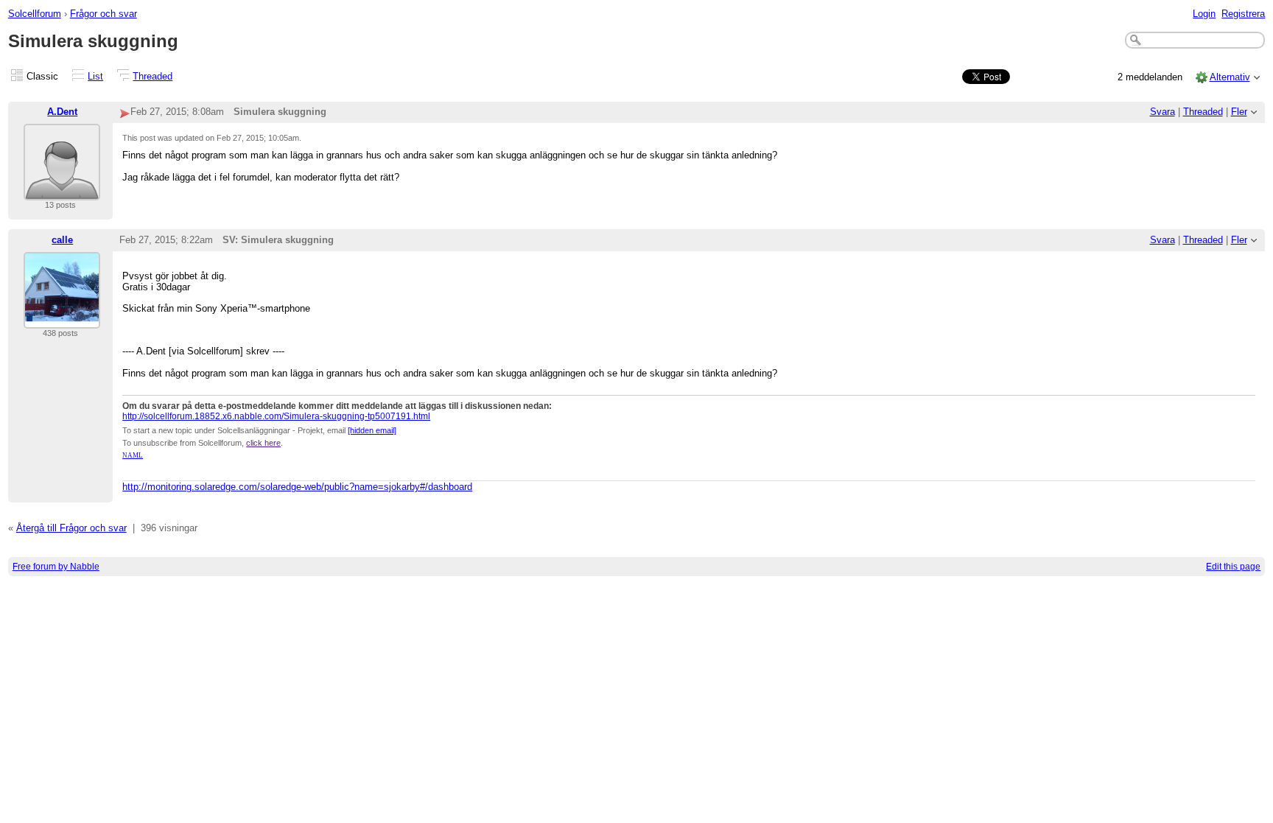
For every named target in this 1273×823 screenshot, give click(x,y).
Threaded (152, 76)
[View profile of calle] (62, 319)
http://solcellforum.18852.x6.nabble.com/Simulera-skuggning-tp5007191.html (276, 416)
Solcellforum (34, 13)
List (95, 76)
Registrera (1243, 13)
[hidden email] (372, 430)
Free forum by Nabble (56, 566)
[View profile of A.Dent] (62, 191)
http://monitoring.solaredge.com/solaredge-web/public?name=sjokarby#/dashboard (297, 486)
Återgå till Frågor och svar (71, 527)
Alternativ (1230, 77)
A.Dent (62, 111)
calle (62, 239)
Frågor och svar (103, 13)
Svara (1162, 111)
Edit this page (1233, 566)
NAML (132, 455)
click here (263, 442)
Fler (1239, 111)
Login (1204, 13)
